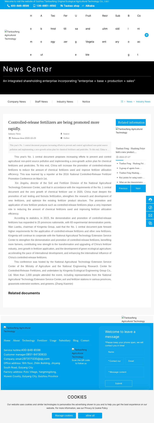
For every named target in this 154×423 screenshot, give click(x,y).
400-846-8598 (19, 5)
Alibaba (89, 5)
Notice (86, 101)
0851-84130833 (36, 354)
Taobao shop (71, 5)
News (129, 101)
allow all (90, 415)
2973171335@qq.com (36, 358)
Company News (17, 101)
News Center (27, 69)
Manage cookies (64, 415)
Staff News (41, 101)
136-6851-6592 (46, 5)
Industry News (65, 101)
